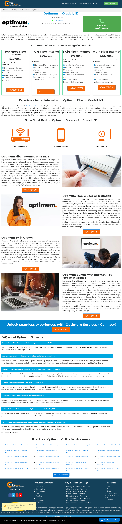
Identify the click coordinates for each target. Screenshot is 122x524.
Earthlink (39, 510)
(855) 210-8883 (110, 3)
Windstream (40, 499)
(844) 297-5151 (58, 20)
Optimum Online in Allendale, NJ (78, 452)
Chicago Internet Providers (76, 497)
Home (61, 3)
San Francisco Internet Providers (78, 510)
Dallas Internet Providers (75, 501)
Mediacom (40, 508)
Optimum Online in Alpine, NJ (16, 464)
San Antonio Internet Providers (78, 506)
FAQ (108, 505)
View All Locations (61, 482)
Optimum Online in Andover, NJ (47, 464)
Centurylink (40, 497)
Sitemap (110, 507)
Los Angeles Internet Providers (78, 494)
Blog (97, 3)
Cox (37, 501)
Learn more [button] (61, 520)
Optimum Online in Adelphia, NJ (17, 452)
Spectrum (39, 494)
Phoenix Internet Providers (76, 504)
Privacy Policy (112, 501)
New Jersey (30, 9)
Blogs (109, 499)
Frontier (39, 504)
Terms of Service (112, 503)
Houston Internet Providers (76, 499)
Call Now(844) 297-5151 (102, 26)
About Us (110, 496)
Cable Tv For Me (9, 9)
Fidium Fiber (40, 506)
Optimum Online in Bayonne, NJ (16, 476)
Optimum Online (20, 9)
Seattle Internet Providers (76, 508)
